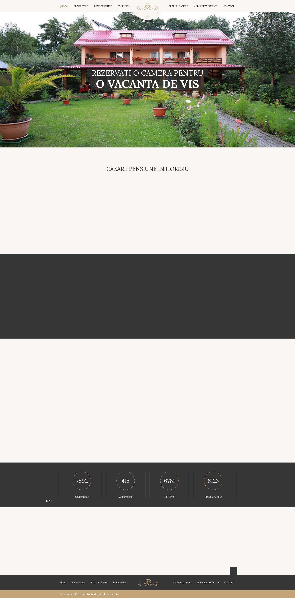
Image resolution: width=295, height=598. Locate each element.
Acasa (64, 6)
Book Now (162, 325)
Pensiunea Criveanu (74, 594)
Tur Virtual (125, 6)
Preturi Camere (178, 6)
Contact (229, 582)
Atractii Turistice (208, 582)
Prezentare (81, 6)
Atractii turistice (205, 6)
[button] (6, 80)
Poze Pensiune (103, 6)
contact (228, 6)
